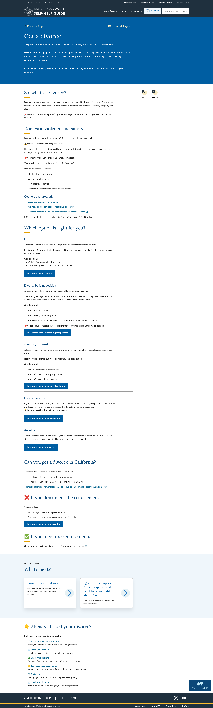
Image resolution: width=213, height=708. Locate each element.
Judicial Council (182, 2)
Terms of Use (155, 706)
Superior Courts (165, 2)
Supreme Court (129, 2)
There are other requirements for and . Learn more (65, 487)
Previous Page (35, 26)
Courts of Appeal (147, 2)
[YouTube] (184, 698)
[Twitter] (176, 698)
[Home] (44, 11)
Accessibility (140, 706)
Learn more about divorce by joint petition (47, 332)
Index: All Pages (121, 26)
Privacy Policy (171, 706)
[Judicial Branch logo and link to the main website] (42, 2)
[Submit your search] (185, 11)
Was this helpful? (200, 688)
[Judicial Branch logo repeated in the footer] (42, 706)
